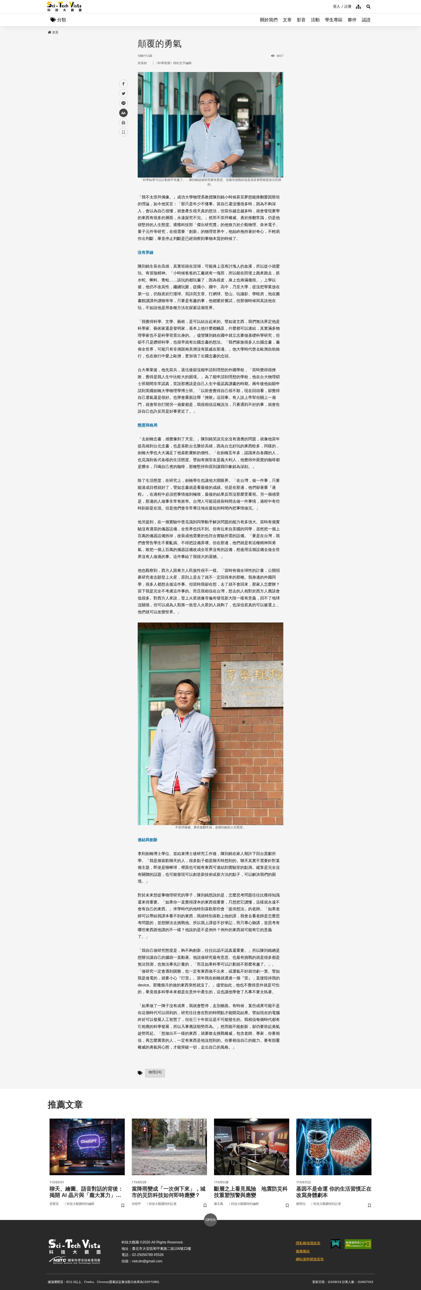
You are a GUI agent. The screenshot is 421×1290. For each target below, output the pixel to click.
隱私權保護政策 (308, 1243)
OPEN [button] (210, 1220)
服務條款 (303, 1251)
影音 (301, 19)
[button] (368, 6)
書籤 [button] (123, 132)
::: (330, 6)
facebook (123, 84)
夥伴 (352, 19)
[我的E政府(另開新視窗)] (335, 1244)
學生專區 (334, 19)
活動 (315, 19)
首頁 (55, 32)
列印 (123, 122)
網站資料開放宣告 (310, 1259)
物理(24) (155, 1072)
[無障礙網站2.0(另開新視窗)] (358, 1244)
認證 (366, 19)
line (122, 103)
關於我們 (269, 19)
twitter (123, 93)
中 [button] (123, 113)
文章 (287, 19)
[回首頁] (64, 6)
